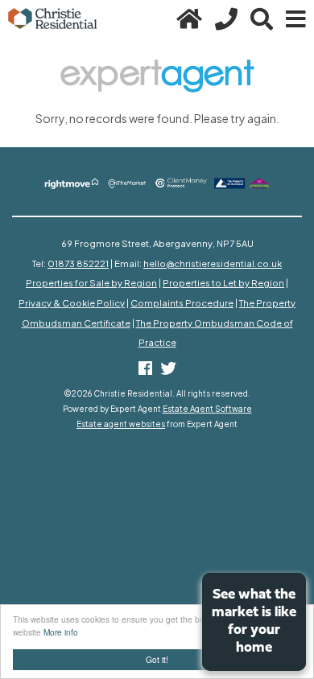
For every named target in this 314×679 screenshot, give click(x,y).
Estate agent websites (120, 424)
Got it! (157, 659)
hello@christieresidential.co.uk (212, 263)
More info (60, 632)
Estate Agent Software (207, 409)
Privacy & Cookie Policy (72, 302)
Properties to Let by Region (223, 282)
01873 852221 (78, 263)
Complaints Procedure (181, 302)
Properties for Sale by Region (91, 282)
